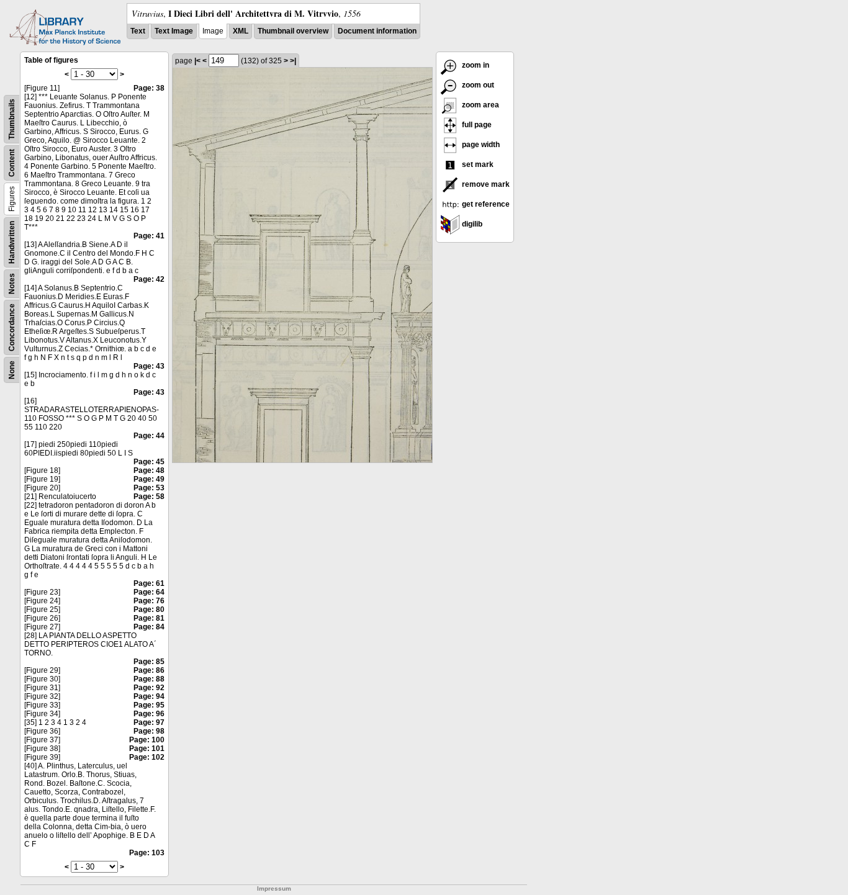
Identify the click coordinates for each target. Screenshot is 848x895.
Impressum (274, 888)
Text (137, 31)
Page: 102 (147, 757)
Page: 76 (149, 600)
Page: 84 (149, 627)
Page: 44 (149, 435)
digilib (471, 224)
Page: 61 (149, 583)
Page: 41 (149, 236)
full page (476, 124)
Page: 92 (149, 687)
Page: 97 (149, 722)
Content (11, 163)
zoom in (474, 65)
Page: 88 (149, 679)
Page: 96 (149, 713)
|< (197, 60)
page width (480, 144)
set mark (477, 164)
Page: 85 (149, 661)
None (11, 370)
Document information (377, 31)
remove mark (485, 184)
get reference (485, 204)
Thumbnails (11, 119)
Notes (11, 283)
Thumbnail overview (293, 31)
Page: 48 (149, 470)
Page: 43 (149, 366)
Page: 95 (149, 705)
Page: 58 (149, 496)
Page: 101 (147, 748)
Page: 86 (149, 670)
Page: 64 (149, 592)
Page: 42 (149, 279)
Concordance (11, 327)
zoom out (477, 85)
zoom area (479, 105)
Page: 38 (149, 88)
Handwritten (11, 242)
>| (293, 60)
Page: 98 (149, 731)
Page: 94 (149, 696)
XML (240, 31)
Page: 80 (149, 609)
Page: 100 (147, 739)
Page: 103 (147, 852)
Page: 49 (149, 479)
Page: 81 (149, 618)
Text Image (174, 31)
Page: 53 (149, 487)
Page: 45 (149, 461)
